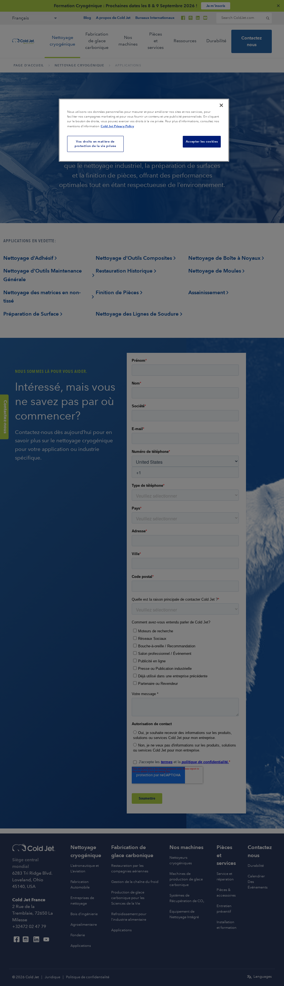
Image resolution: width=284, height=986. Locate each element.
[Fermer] (221, 105)
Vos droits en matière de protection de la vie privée (95, 143)
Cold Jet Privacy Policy (117, 126)
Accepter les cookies (202, 141)
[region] (144, 130)
